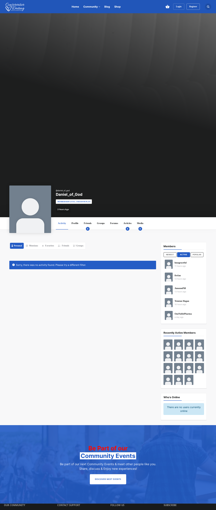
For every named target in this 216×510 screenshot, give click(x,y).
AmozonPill (180, 288)
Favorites (49, 245)
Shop (117, 6)
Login (179, 6)
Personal (18, 245)
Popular (197, 255)
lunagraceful (181, 263)
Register (193, 6)
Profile (74, 223)
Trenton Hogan (182, 301)
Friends (88, 225)
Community (90, 6)
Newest (170, 255)
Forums (114, 223)
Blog (107, 6)
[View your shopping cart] (167, 6)
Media (140, 225)
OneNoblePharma (183, 314)
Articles (127, 225)
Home (75, 6)
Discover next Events (108, 479)
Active (183, 255)
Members (170, 246)
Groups (101, 223)
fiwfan (178, 275)
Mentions (33, 245)
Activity (62, 223)
